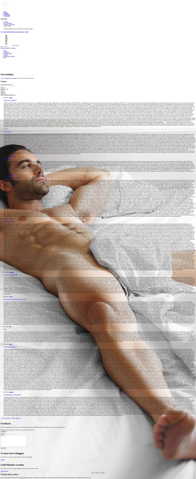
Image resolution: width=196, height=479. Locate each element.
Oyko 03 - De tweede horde (10, 275)
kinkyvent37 (12, 156)
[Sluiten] (1, 461)
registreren (8, 78)
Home (5, 50)
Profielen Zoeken (8, 53)
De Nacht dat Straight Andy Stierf (12, 177)
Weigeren (103, 472)
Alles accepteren (95, 472)
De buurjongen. (7, 131)
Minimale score (9, 84)
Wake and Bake (7, 158)
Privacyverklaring (5, 48)
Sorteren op (3, 93)
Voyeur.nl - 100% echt (9, 24)
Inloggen (6, 55)
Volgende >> (18, 418)
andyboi (11, 175)
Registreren (6, 52)
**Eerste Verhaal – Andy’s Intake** (12, 394)
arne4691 (11, 272)
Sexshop (6, 21)
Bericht (2, 434)
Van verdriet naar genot (9, 221)
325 (14, 418)
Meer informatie (4, 471)
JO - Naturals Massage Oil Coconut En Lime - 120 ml (14, 32)
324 (12, 418)
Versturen (3, 448)
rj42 (10, 326)
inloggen (14, 78)
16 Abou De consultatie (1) (10, 346)
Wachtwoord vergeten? (9, 56)
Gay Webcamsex (8, 23)
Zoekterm (3, 84)
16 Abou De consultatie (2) (10, 100)
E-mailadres (3, 431)
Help (5, 57)
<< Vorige (3, 418)
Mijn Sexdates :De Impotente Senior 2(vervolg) (15, 299)
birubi (10, 296)
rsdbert (11, 219)
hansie (10, 97)
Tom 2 (5, 329)
